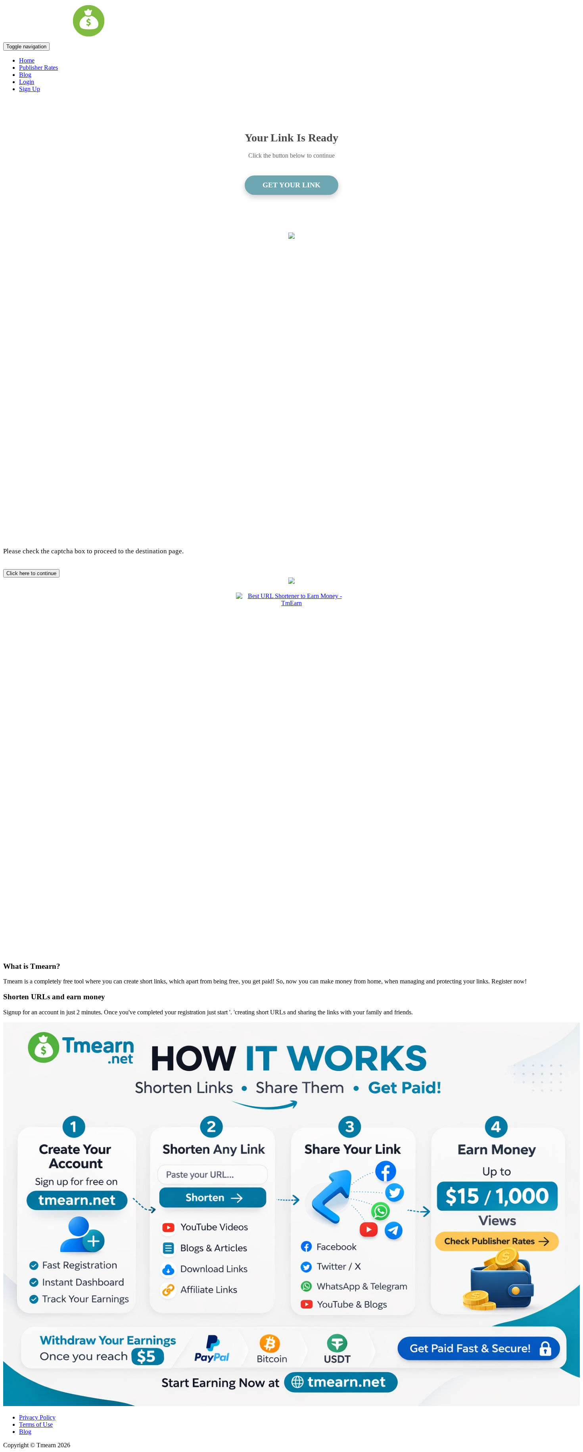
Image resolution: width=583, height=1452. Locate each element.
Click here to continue (31, 573)
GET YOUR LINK (291, 185)
